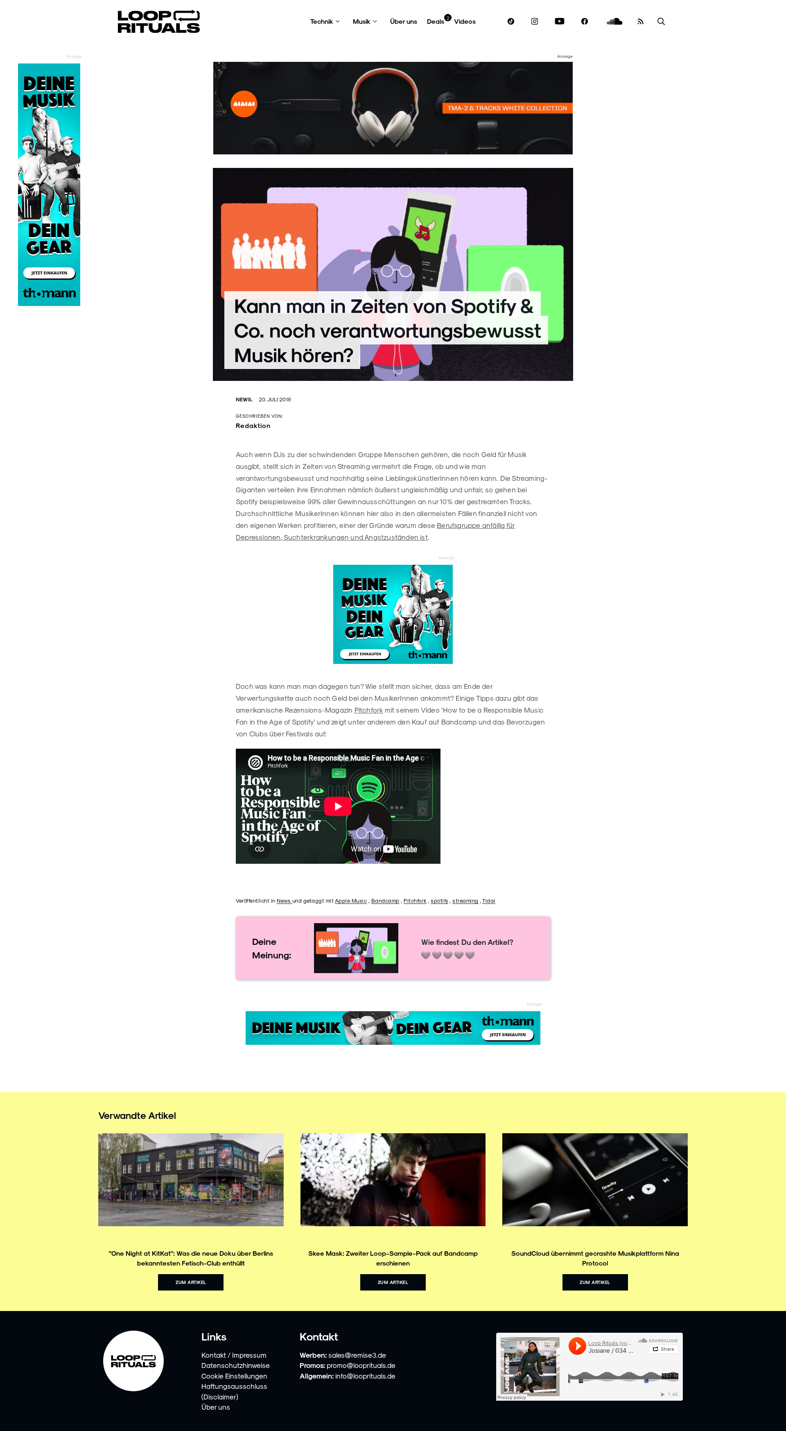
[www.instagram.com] (534, 21)
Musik (361, 21)
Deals (435, 21)
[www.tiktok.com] (511, 21)
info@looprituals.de (365, 1376)
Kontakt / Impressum (234, 1355)
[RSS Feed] (640, 21)
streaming (465, 900)
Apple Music (351, 900)
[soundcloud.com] (615, 21)
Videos (465, 21)
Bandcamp (385, 900)
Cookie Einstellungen (234, 1376)
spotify (439, 900)
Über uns (403, 21)
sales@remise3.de (357, 1355)
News (284, 900)
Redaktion (253, 425)
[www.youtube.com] (560, 21)
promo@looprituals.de (361, 1365)
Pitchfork (369, 710)
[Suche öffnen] (661, 21)
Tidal (488, 900)
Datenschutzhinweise (235, 1365)
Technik (321, 21)
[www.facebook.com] (584, 21)
